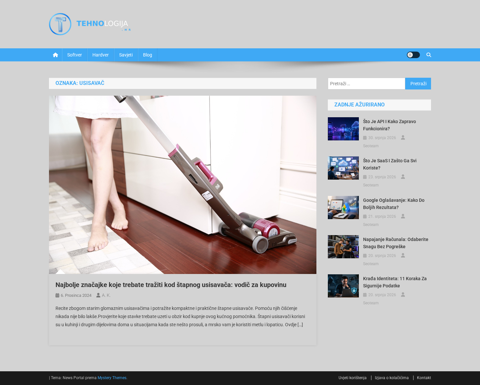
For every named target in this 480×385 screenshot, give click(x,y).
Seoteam (371, 146)
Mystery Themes (112, 378)
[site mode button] (413, 55)
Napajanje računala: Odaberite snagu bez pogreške (395, 243)
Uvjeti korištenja (353, 378)
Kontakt (424, 378)
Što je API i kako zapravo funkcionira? (389, 125)
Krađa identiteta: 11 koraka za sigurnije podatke (395, 282)
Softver (74, 54)
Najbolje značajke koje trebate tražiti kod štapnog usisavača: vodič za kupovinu (171, 285)
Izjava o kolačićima (392, 378)
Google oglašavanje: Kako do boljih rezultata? (393, 204)
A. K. (106, 295)
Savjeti (126, 54)
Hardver (100, 54)
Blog (147, 54)
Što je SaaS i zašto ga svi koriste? (390, 164)
